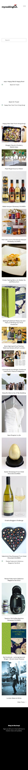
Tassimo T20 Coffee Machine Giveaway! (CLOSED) (14, 619)
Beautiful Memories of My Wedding (14, 393)
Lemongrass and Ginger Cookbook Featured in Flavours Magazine (14, 370)
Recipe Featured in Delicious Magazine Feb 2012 (14, 579)
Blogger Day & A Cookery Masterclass (14, 146)
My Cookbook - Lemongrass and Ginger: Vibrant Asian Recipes (14, 658)
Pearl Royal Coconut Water (14, 169)
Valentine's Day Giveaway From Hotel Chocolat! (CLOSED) (14, 557)
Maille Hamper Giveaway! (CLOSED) (14, 206)
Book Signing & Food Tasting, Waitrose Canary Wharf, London (14, 347)
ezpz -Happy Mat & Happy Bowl (14, 81)
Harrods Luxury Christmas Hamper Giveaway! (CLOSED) (14, 240)
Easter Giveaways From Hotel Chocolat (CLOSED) (14, 473)
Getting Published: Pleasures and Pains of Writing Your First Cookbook (14, 322)
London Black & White (14, 698)
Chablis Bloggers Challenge (14, 520)
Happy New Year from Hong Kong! (14, 123)
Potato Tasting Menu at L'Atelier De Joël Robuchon (14, 281)
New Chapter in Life (14, 435)
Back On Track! (14, 102)
